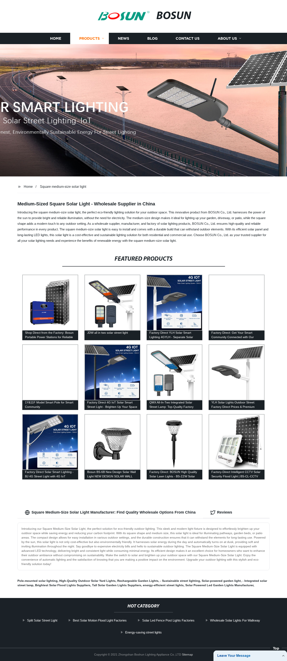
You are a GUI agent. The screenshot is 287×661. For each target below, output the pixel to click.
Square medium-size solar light (63, 186)
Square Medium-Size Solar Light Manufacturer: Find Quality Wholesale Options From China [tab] (114, 512)
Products (89, 38)
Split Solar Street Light (42, 620)
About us (227, 38)
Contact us (188, 38)
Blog (152, 38)
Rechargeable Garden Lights (137, 580)
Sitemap (187, 654)
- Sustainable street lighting (180, 580)
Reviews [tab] (224, 512)
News (123, 38)
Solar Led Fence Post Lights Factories (168, 620)
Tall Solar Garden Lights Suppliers (116, 585)
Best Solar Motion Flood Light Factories (99, 620)
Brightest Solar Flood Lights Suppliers (62, 585)
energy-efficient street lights (163, 585)
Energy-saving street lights (143, 632)
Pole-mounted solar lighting (37, 580)
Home (55, 38)
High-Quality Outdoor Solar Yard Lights (87, 580)
